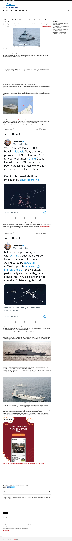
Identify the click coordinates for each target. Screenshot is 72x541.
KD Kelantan (19, 485)
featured (16, 485)
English (23, 10)
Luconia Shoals (23, 485)
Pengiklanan (13, 0)
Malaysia (49, 26)
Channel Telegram (18, 10)
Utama (4, 10)
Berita (7, 10)
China (13, 485)
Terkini (11, 10)
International (46, 26)
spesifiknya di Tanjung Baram (45, 226)
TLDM (27, 485)
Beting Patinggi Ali (17, 119)
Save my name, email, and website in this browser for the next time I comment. (15, 528)
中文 (26, 10)
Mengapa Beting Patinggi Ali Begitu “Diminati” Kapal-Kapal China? (39, 497)
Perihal (10, 0)
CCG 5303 (11, 485)
